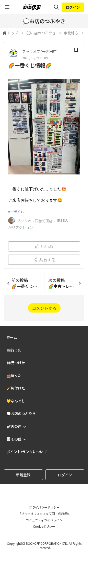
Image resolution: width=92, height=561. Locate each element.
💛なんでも (15, 400)
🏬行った (13, 349)
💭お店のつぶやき (41, 32)
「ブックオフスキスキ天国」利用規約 (44, 513)
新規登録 (23, 474)
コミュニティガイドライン (44, 520)
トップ (12, 32)
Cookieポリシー (44, 526)
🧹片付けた (15, 388)
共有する (47, 260)
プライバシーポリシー (44, 507)
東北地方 (71, 32)
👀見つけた (15, 362)
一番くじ (17, 211)
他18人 (62, 220)
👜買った (13, 375)
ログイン (73, 7)
